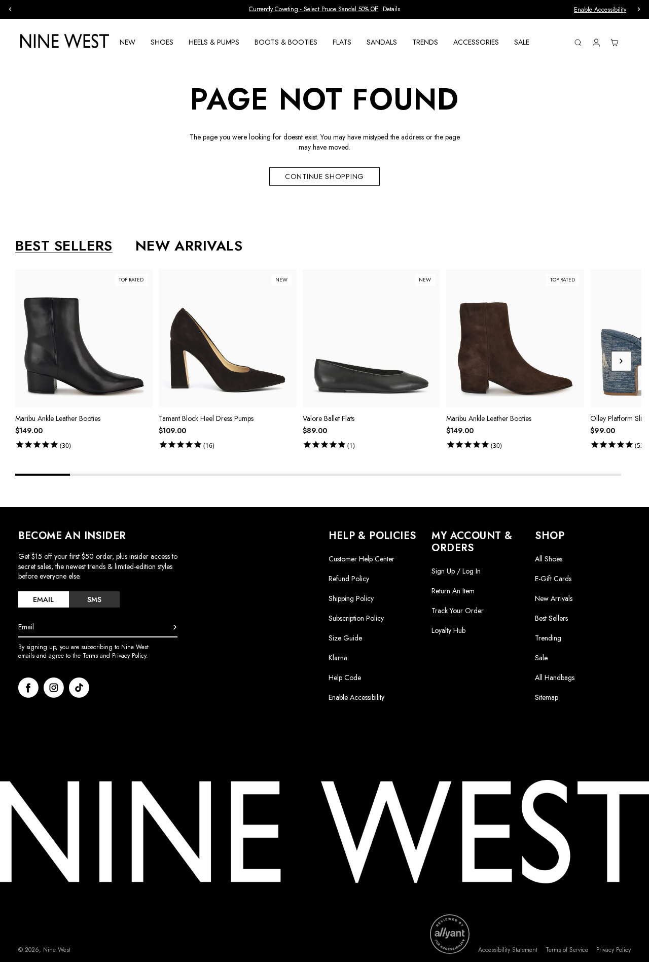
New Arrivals (553, 598)
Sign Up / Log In (456, 571)
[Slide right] (621, 361)
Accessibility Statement (507, 950)
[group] (324, 9)
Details (391, 9)
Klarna (338, 658)
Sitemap (546, 697)
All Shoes (548, 559)
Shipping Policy (351, 598)
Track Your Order (457, 610)
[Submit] (174, 627)
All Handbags (554, 677)
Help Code (345, 678)
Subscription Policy (356, 618)
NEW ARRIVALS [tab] (189, 246)
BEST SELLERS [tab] (64, 246)
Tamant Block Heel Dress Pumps (206, 418)
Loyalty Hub (448, 630)
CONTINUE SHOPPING (324, 176)
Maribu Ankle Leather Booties (57, 418)
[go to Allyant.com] (449, 934)
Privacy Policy (613, 950)
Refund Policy (349, 579)
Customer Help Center (361, 559)
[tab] (43, 599)
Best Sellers (551, 618)
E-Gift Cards (553, 579)
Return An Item (453, 591)
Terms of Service (567, 950)
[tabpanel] (328, 361)
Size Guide (345, 638)
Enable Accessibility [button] (600, 9)
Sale (541, 658)
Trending (548, 638)
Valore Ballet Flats (328, 418)
